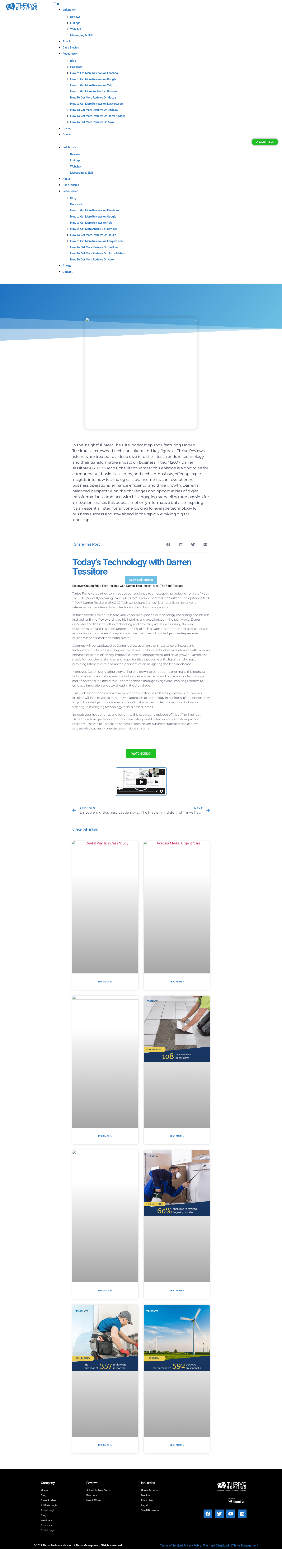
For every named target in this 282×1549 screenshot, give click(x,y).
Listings (75, 23)
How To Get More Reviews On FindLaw (94, 110)
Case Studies (71, 47)
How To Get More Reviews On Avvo (92, 122)
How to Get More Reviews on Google (93, 79)
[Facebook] (208, 1514)
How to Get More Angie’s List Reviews (93, 91)
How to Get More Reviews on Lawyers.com (97, 103)
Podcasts (76, 67)
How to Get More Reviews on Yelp (91, 85)
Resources (69, 53)
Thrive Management (245, 1545)
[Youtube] (230, 1514)
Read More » (105, 981)
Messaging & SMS (81, 35)
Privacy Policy (192, 1545)
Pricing (67, 128)
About (66, 41)
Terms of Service (171, 1545)
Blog (73, 60)
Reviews (75, 17)
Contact (67, 134)
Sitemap (208, 1545)
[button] (144, 4)
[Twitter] (219, 1514)
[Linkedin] (242, 1514)
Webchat (75, 29)
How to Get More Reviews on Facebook (94, 73)
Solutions (68, 9)
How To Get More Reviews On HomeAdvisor (97, 116)
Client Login (222, 1545)
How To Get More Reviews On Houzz (93, 97)
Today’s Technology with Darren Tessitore (131, 567)
